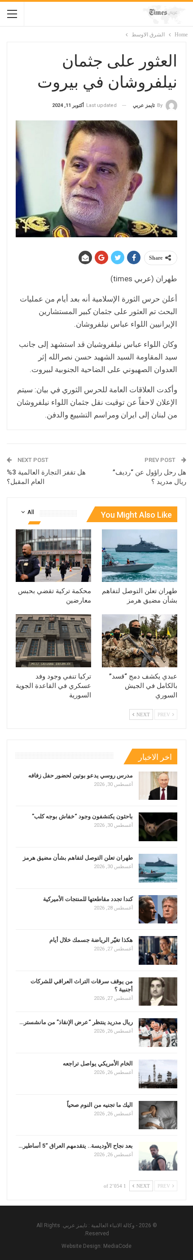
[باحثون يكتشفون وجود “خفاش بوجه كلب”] (158, 826)
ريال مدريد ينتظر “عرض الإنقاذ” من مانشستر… (76, 1022)
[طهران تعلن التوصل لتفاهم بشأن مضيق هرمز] (139, 555)
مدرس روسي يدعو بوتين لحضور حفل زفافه (80, 775)
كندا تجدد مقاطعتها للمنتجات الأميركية (88, 899)
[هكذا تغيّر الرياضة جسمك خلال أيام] (158, 950)
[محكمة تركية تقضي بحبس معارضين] (53, 555)
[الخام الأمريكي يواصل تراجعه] (158, 1074)
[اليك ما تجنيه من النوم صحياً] (158, 1115)
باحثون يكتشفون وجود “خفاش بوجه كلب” (82, 816)
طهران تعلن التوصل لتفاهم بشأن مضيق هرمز (78, 857)
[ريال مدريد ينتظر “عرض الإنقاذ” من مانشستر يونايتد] (158, 1032)
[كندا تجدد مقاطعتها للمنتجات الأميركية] (158, 909)
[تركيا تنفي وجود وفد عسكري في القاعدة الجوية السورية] (53, 640)
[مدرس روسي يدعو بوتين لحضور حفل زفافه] (158, 786)
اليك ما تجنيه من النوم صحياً (100, 1104)
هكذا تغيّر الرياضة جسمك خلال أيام (91, 939)
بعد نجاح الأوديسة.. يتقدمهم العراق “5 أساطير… (75, 1145)
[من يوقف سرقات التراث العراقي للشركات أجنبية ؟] (158, 991)
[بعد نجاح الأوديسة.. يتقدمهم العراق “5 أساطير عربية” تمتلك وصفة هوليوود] (158, 1156)
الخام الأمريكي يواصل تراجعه (98, 1063)
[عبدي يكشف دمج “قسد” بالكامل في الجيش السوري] (139, 640)
